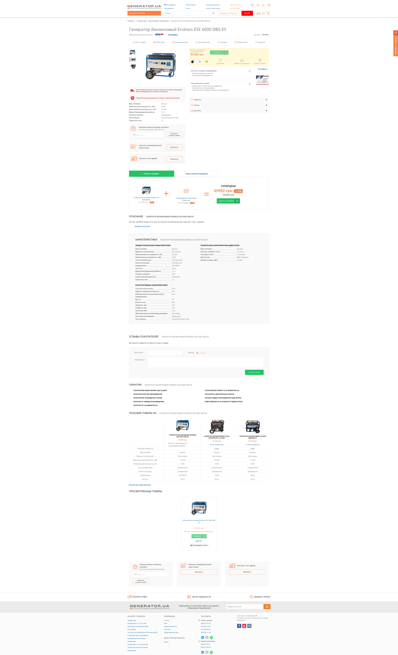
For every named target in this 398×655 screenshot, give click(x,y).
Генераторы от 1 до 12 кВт (136, 623)
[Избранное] (263, 13)
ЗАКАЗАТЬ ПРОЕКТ (262, 597)
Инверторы (131, 641)
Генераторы (142, 21)
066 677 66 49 (206, 647)
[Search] (213, 13)
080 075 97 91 (206, 644)
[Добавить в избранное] (200, 540)
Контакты (167, 629)
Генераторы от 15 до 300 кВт (137, 644)
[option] (151, 174)
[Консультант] (258, 5)
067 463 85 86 (206, 629)
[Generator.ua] (144, 7)
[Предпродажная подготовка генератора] (186, 190)
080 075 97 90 (206, 623)
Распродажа (131, 650)
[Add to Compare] (197, 540)
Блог (165, 623)
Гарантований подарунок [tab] (196, 174)
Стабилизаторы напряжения (137, 635)
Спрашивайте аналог (200, 545)
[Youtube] (244, 626)
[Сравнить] (258, 13)
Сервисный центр (170, 626)
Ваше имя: (139, 352)
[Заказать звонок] (252, 7)
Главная (130, 21)
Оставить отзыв (254, 372)
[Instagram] (249, 626)
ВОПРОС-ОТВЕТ (140, 597)
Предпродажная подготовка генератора (186, 199)
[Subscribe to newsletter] (267, 606)
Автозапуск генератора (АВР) (137, 626)
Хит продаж (131, 629)
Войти (166, 642)
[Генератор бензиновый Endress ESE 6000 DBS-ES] (199, 507)
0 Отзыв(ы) (173, 35)
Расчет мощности (201, 597)
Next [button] (142, 174)
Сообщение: (139, 360)
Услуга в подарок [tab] (151, 174)
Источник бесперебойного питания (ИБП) (142, 632)
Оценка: (191, 352)
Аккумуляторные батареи (136, 638)
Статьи (166, 620)
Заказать (174, 147)
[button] (169, 8)
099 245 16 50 (206, 632)
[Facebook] (239, 626)
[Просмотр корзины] (268, 13)
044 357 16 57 (206, 626)
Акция (247, 13)
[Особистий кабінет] (269, 5)
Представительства (171, 632)
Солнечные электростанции (137, 647)
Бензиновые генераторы (159, 21)
